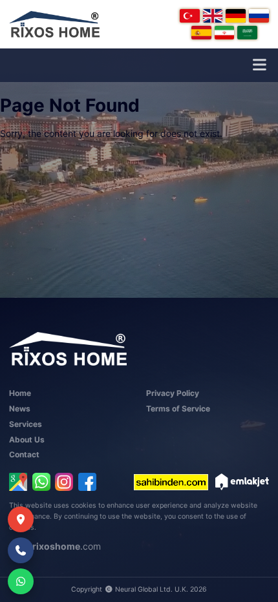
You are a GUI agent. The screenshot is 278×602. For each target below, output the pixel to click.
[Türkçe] (190, 16)
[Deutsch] (236, 16)
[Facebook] (87, 482)
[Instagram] (64, 482)
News (19, 408)
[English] (213, 16)
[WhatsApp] (41, 482)
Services (25, 424)
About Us (27, 439)
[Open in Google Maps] (18, 482)
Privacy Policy (172, 393)
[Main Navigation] (259, 65)
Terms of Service (178, 408)
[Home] (54, 24)
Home (20, 393)
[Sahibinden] (171, 481)
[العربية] (247, 32)
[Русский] (259, 16)
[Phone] (21, 550)
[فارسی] (225, 32)
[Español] (201, 32)
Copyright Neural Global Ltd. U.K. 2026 (138, 589)
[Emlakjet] (242, 481)
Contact (24, 454)
